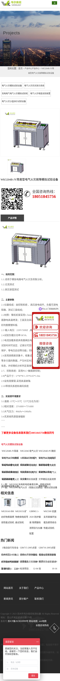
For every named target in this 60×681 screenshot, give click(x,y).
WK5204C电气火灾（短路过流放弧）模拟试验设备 (33, 487)
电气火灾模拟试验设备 (12, 85)
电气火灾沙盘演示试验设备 (14, 101)
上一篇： (5, 484)
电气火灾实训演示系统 (34, 85)
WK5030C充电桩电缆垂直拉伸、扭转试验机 (30, 484)
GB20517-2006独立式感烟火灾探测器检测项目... (29, 562)
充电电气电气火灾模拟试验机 (15, 93)
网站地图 (33, 621)
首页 (20, 68)
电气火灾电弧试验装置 (40, 93)
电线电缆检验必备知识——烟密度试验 (47, 562)
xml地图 (42, 621)
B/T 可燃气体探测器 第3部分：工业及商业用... (9, 569)
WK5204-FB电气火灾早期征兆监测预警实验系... (47, 479)
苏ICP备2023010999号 (18, 621)
